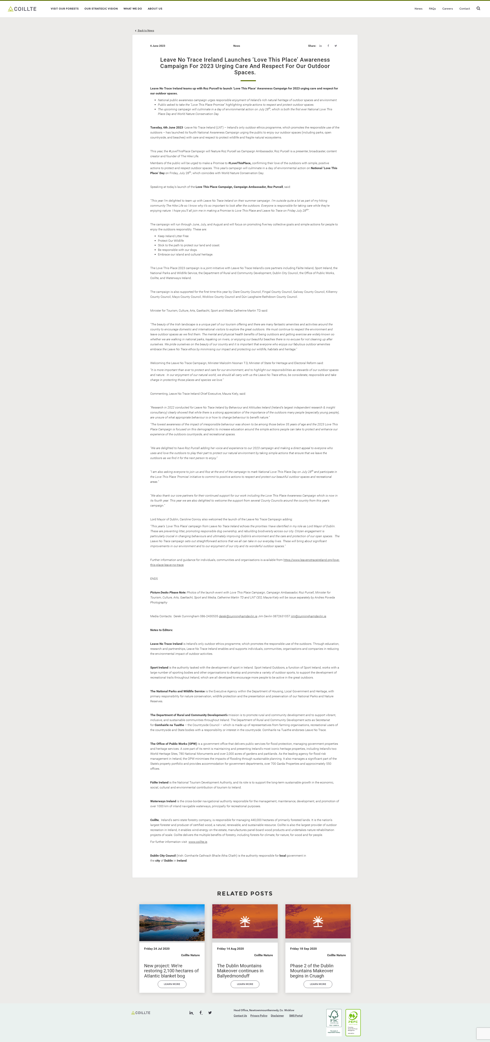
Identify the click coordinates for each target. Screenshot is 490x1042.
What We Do (132, 8)
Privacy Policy (258, 1015)
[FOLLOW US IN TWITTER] (210, 1012)
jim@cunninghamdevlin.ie (308, 616)
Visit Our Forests (65, 8)
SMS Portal (296, 1015)
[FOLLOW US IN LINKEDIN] (191, 1012)
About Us (155, 8)
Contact (464, 8)
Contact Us (240, 1015)
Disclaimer (277, 1015)
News (418, 8)
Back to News (145, 30)
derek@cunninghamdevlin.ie (238, 616)
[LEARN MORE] (172, 987)
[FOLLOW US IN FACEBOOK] (201, 1012)
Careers (447, 8)
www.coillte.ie (198, 842)
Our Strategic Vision (101, 8)
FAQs (432, 8)
